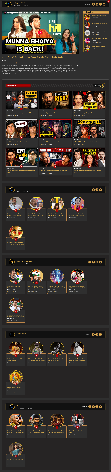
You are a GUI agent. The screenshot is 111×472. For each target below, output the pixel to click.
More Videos (98, 85)
